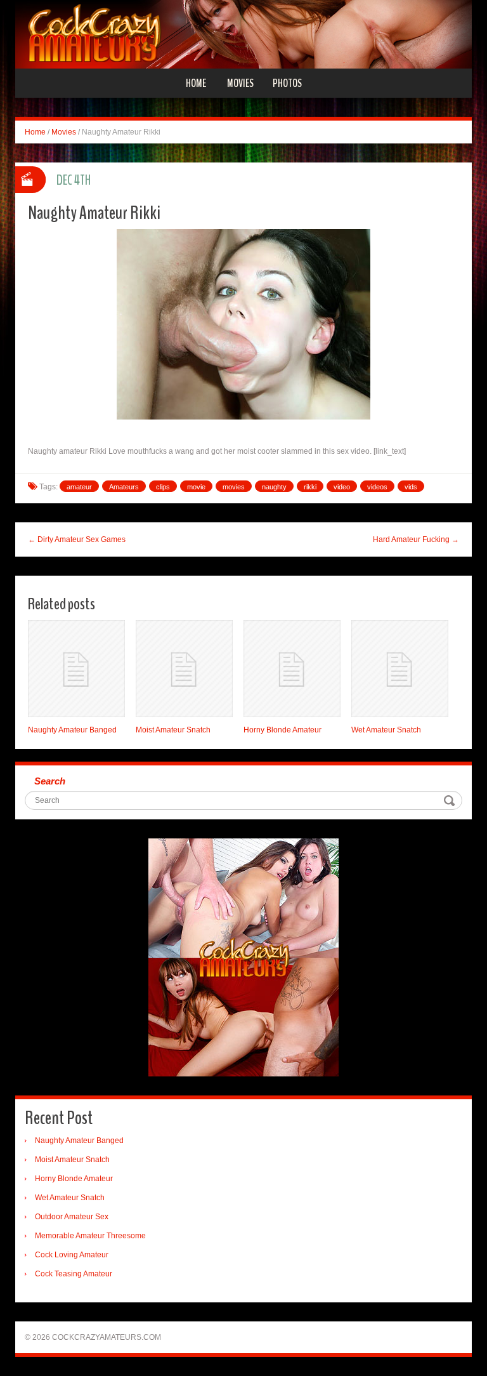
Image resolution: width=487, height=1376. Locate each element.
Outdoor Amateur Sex (71, 1216)
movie (196, 487)
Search (49, 781)
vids (411, 487)
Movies (240, 83)
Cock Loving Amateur (71, 1254)
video (342, 487)
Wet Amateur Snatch (386, 729)
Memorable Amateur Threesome (90, 1235)
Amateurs (124, 487)
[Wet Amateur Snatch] (399, 668)
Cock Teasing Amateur (73, 1273)
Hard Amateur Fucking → (416, 539)
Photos (287, 83)
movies (234, 487)
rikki (310, 487)
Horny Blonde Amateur (282, 729)
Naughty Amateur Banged (72, 729)
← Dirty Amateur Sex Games (77, 539)
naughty (274, 487)
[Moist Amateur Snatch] (184, 668)
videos (377, 487)
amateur (79, 487)
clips (163, 487)
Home (196, 83)
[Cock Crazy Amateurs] (243, 33)
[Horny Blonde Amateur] (292, 668)
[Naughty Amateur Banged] (76, 668)
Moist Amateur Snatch (173, 729)
